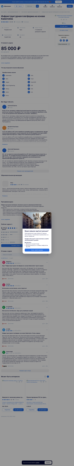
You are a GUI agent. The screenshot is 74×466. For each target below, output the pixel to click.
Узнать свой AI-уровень (37, 250)
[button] (49, 214)
